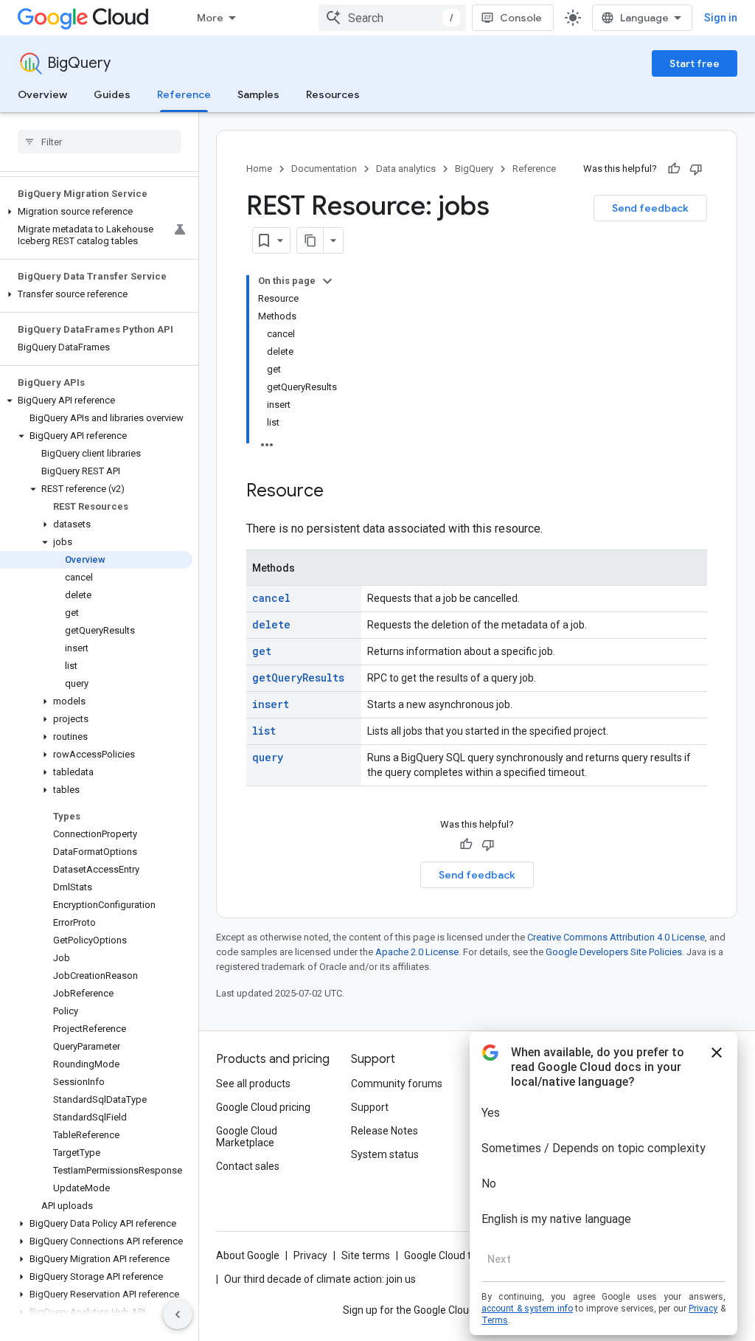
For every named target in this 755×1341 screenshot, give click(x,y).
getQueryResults (298, 677)
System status (385, 1154)
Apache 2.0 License (417, 951)
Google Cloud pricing (263, 1107)
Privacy (310, 1255)
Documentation (324, 168)
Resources (333, 94)
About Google (247, 1255)
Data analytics (406, 168)
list (264, 731)
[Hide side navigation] (177, 1314)
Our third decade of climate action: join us (320, 1279)
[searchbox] (99, 141)
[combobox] (392, 17)
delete (271, 624)
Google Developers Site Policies (614, 951)
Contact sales (247, 1166)
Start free (694, 63)
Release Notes (384, 1131)
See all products (253, 1083)
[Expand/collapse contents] (327, 281)
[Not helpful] (696, 169)
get (261, 651)
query (267, 757)
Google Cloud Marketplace (246, 1136)
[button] (96, 212)
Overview (42, 94)
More (210, 17)
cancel (271, 598)
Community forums (396, 1083)
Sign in (720, 18)
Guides (112, 94)
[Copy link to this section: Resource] (338, 492)
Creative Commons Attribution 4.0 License (616, 937)
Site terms (365, 1255)
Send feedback (650, 208)
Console (521, 17)
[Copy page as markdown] (310, 240)
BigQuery (79, 63)
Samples (258, 94)
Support (370, 1107)
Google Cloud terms (449, 1255)
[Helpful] (674, 169)
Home (259, 168)
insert (270, 704)
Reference (184, 94)
